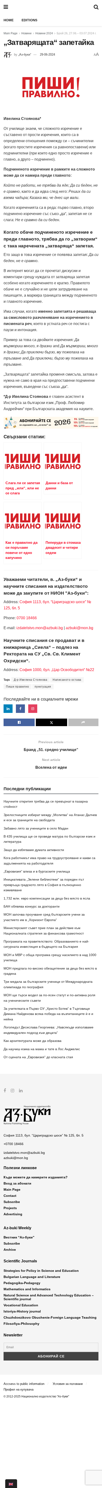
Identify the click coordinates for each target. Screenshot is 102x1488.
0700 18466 (27, 618)
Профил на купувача (18, 1389)
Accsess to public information (24, 1384)
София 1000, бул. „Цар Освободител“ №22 (56, 670)
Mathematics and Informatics (27, 1289)
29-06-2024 (47, 54)
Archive (10, 1249)
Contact (10, 1196)
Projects (10, 1208)
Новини (26, 33)
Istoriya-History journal (22, 1311)
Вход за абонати (17, 1183)
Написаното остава (67, 679)
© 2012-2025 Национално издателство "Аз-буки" (36, 1396)
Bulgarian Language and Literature (32, 1277)
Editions (29, 20)
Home (9, 20)
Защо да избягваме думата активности (34, 850)
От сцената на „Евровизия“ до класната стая (38, 1057)
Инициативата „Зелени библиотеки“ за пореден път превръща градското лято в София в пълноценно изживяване (44, 885)
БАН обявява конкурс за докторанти (32, 906)
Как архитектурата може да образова (32, 1041)
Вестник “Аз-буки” (19, 1237)
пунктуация (43, 686)
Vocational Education (21, 1305)
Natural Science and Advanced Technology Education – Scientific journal (49, 1297)
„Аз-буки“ (24, 54)
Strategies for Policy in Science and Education (41, 1271)
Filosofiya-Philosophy (21, 1324)
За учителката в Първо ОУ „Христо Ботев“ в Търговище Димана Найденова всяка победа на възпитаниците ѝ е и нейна (48, 1014)
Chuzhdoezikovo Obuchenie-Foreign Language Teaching (50, 1317)
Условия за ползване (68, 1384)
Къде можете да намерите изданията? (36, 1177)
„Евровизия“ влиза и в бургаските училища (37, 871)
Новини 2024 (44, 33)
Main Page (11, 33)
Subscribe (12, 1202)
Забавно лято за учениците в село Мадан (36, 828)
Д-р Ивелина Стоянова (30, 679)
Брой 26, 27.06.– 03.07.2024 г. (76, 33)
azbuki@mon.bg (79, 628)
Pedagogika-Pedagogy (22, 1283)
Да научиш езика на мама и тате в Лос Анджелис (42, 1049)
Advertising (13, 1214)
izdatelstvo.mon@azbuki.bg (39, 628)
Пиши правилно (17, 686)
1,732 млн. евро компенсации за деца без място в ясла (47, 898)
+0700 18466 (13, 1144)
